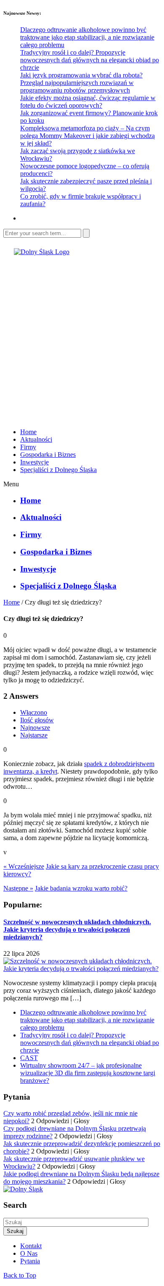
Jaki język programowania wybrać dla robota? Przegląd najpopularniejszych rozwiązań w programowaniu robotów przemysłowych (81, 83)
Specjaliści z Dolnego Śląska (58, 469)
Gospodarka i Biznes (48, 454)
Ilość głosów (37, 720)
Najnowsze (35, 727)
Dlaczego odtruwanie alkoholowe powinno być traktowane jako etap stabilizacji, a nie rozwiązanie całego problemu (87, 37)
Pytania (30, 1261)
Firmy (28, 447)
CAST (29, 1057)
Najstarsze (34, 735)
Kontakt (31, 1245)
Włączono (33, 712)
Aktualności (36, 439)
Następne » (18, 888)
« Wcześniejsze (23, 866)
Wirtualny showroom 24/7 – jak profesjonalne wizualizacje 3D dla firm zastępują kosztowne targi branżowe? (87, 1073)
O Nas (28, 1253)
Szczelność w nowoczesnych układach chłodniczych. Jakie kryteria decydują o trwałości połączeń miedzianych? (77, 929)
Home (28, 431)
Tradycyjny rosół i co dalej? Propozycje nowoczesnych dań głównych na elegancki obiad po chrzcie (89, 60)
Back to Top (19, 1275)
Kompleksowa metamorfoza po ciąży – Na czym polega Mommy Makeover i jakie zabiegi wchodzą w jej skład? (87, 136)
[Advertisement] (82, 338)
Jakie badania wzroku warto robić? (81, 888)
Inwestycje (34, 462)
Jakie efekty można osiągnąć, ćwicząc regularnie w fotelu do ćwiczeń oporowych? (88, 101)
